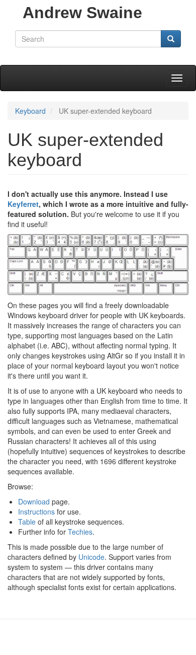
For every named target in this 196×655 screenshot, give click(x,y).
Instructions (36, 511)
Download (34, 501)
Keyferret (23, 204)
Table (27, 522)
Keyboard (30, 111)
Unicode (91, 557)
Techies (80, 532)
